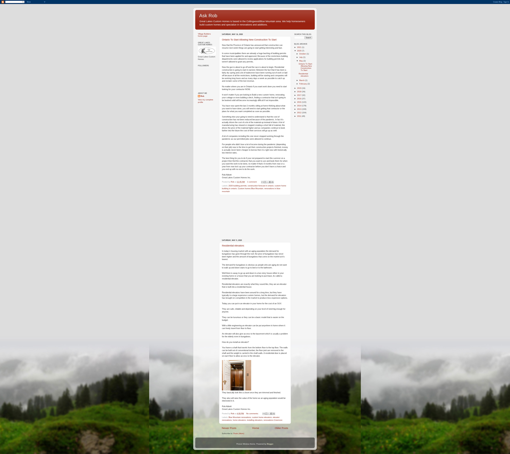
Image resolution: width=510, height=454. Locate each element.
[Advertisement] (255, 217)
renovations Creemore (273, 420)
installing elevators (254, 420)
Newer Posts (229, 428)
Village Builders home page (204, 35)
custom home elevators (262, 417)
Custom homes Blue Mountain (250, 189)
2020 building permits (238, 186)
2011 (299, 116)
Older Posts (281, 428)
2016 (299, 99)
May (301, 61)
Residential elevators (233, 245)
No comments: (252, 414)
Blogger (270, 444)
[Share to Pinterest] (272, 182)
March (302, 80)
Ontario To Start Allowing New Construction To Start (249, 39)
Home (255, 428)
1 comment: (252, 182)
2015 (299, 102)
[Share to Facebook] (270, 182)
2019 (299, 88)
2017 (299, 95)
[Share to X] (267, 182)
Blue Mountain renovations (240, 417)
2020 (299, 51)
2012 (299, 113)
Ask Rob (208, 15)
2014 (299, 106)
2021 (299, 47)
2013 (299, 109)
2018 (299, 92)
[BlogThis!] (265, 182)
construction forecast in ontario (261, 186)
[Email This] (262, 182)
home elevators (239, 420)
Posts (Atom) (238, 433)
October (303, 54)
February (303, 84)
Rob (202, 96)
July (301, 57)
